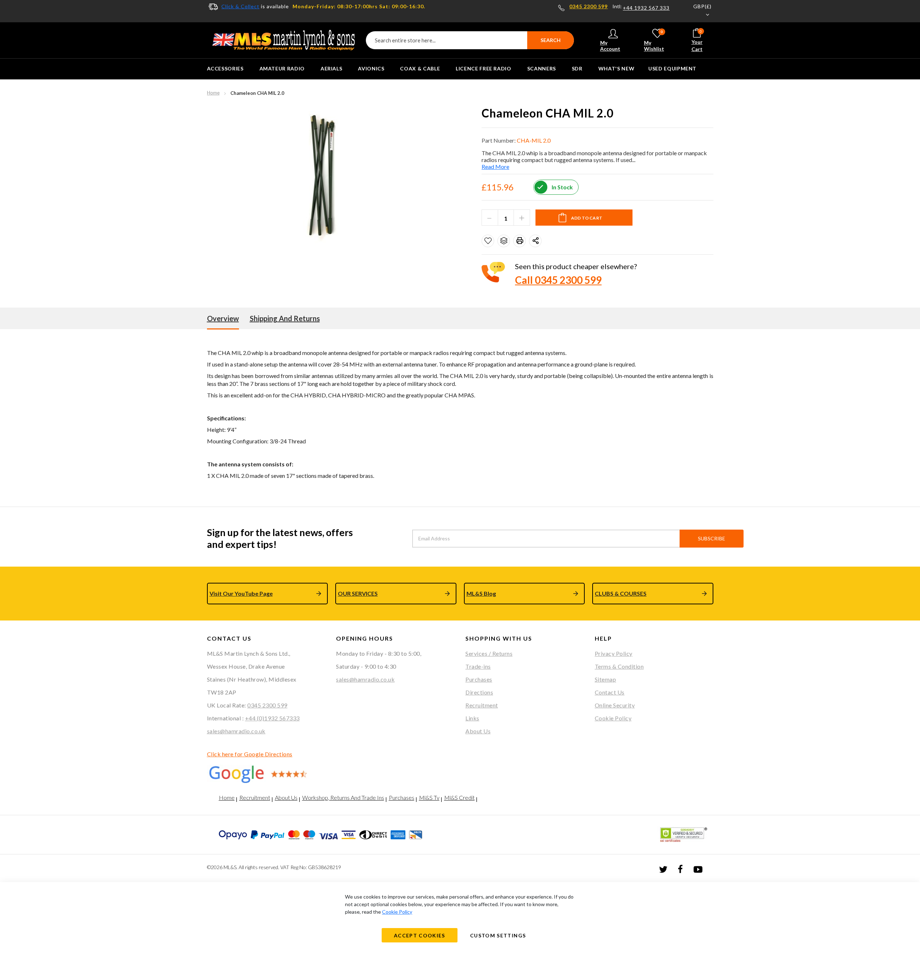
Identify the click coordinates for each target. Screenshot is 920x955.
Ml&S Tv (429, 797)
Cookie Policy (613, 718)
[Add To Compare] (503, 241)
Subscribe (711, 538)
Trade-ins (478, 666)
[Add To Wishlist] (488, 241)
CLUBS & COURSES (621, 593)
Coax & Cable (420, 68)
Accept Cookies (419, 935)
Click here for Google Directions (250, 754)
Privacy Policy (613, 653)
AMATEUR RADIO (282, 68)
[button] (698, 11)
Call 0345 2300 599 (558, 280)
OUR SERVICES (358, 593)
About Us (478, 731)
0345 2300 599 (588, 6)
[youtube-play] (698, 869)
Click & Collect (240, 6)
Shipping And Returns (285, 318)
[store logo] (283, 40)
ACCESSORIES (225, 68)
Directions (479, 692)
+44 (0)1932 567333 (272, 718)
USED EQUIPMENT (672, 68)
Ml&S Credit (459, 797)
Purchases (478, 679)
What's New (616, 68)
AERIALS (331, 68)
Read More (495, 166)
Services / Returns (488, 653)
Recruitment (481, 705)
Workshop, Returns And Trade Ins (343, 797)
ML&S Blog (481, 593)
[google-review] (266, 774)
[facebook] (680, 868)
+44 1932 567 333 (646, 8)
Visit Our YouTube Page (241, 593)
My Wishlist (654, 40)
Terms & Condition (619, 666)
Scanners (541, 68)
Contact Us (610, 692)
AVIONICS (371, 68)
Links (472, 718)
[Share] (535, 241)
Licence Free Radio (483, 68)
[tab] (223, 318)
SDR (577, 68)
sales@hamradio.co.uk (236, 731)
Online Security (615, 705)
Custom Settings (498, 935)
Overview (223, 318)
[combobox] (470, 40)
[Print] (519, 241)
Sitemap (605, 679)
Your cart (697, 40)
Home (213, 93)
